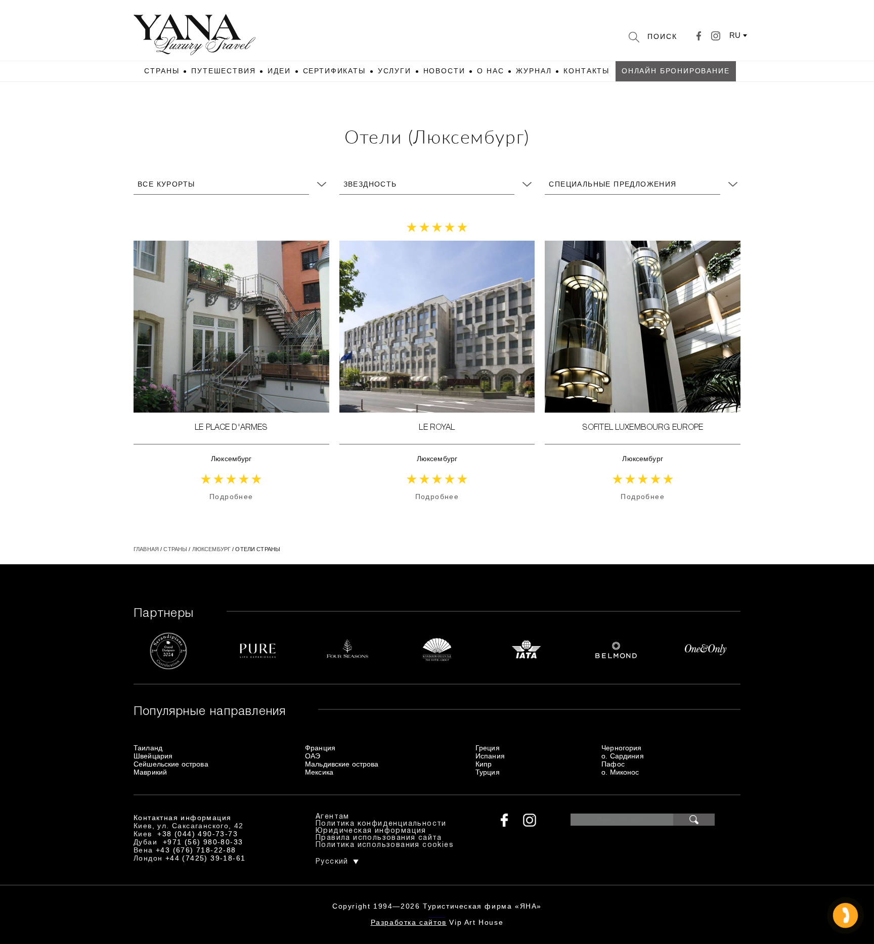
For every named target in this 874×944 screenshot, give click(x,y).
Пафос (613, 764)
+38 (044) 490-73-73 (197, 834)
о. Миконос (620, 772)
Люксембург (231, 459)
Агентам (332, 817)
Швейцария (153, 756)
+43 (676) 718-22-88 (196, 850)
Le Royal (437, 427)
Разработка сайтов (409, 922)
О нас (490, 71)
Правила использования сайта (379, 838)
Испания (490, 756)
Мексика (319, 772)
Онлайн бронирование (676, 71)
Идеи (279, 71)
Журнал (533, 71)
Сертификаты (334, 71)
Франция (320, 748)
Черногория (621, 748)
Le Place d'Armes (231, 427)
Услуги (394, 71)
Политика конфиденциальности (381, 824)
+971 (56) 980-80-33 (203, 842)
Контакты (586, 71)
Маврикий (150, 772)
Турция (487, 772)
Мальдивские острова (342, 764)
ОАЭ (312, 756)
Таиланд (148, 748)
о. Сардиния (622, 756)
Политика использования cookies (385, 845)
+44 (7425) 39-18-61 (205, 858)
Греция (487, 748)
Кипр (483, 764)
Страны (161, 71)
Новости (444, 71)
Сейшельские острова (171, 764)
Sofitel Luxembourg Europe (643, 427)
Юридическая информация (371, 831)
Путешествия (223, 71)
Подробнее (231, 496)
